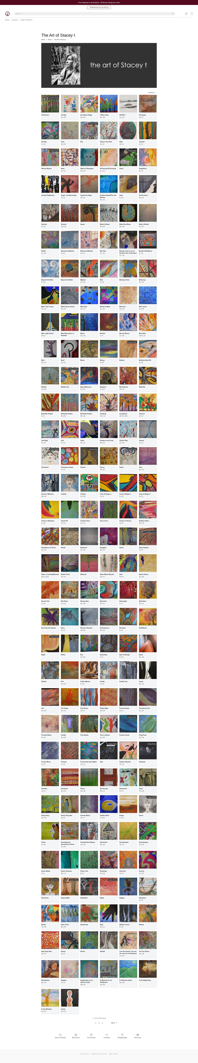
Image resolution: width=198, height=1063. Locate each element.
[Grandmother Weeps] (89, 831)
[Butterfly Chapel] (50, 402)
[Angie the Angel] (89, 184)
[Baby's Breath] (148, 213)
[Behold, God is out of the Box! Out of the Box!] (128, 239)
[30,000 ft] (128, 103)
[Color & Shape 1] (109, 483)
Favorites (107, 1037)
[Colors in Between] (50, 509)
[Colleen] (89, 483)
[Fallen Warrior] (89, 670)
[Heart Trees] (70, 913)
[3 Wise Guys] (109, 103)
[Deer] (128, 563)
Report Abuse (113, 1054)
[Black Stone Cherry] (70, 295)
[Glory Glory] (50, 804)
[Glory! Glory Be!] (70, 804)
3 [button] (102, 1023)
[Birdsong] (148, 268)
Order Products (26, 20)
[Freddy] (70, 724)
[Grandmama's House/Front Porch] (70, 831)
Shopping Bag (122, 1037)
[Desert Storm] (148, 563)
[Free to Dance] (109, 724)
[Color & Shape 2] (128, 483)
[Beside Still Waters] (148, 239)
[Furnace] (70, 750)
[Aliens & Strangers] (89, 157)
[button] (99, 7)
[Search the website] (172, 13)
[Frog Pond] (148, 724)
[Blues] (89, 322)
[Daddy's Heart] (148, 509)
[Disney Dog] (89, 590)
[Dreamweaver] (109, 616)
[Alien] (70, 157)
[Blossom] (128, 295)
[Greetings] (109, 859)
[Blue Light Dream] (50, 322)
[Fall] (70, 670)
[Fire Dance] (89, 697)
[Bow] (50, 349)
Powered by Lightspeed (99, 1057)
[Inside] (70, 998)
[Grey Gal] (128, 859)
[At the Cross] (148, 184)
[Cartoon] (148, 402)
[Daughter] (109, 536)
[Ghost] (89, 777)
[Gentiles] (50, 777)
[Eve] (89, 643)
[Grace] (50, 831)
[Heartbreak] (89, 913)
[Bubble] (50, 375)
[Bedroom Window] (89, 239)
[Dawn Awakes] (148, 536)
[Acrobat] (148, 130)
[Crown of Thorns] (128, 509)
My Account (76, 1037)
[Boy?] (70, 349)
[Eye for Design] (128, 643)
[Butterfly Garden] (70, 402)
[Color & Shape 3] (148, 483)
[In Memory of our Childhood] (109, 969)
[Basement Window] (70, 239)
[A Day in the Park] (109, 130)
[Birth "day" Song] (50, 295)
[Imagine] (70, 969)
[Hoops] (70, 940)
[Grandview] (109, 831)
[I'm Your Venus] (148, 940)
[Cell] (70, 429)
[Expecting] (109, 643)
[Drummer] (128, 616)
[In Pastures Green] (128, 969)
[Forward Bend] (50, 724)
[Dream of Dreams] (89, 616)
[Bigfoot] (89, 268)
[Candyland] (128, 402)
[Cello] (89, 429)
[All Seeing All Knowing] (109, 157)
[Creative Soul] (89, 509)
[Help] (109, 913)
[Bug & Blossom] (89, 375)
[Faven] (148, 670)
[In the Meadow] (50, 998)
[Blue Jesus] (148, 295)
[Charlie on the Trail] (109, 429)
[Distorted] (109, 590)
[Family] (109, 670)
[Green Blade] (50, 859)
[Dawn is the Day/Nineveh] (50, 563)
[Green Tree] (89, 859)
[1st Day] (70, 103)
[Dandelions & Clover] (50, 536)
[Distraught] (128, 590)
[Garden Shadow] (128, 750)
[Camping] (109, 402)
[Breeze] (109, 349)
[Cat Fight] (50, 429)
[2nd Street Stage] (89, 103)
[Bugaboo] (109, 375)
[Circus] (109, 456)
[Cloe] (148, 456)
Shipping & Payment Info (99, 1054)
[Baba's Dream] (109, 213)
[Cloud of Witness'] (50, 483)
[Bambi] (50, 239)
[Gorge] (128, 804)
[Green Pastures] (70, 859)
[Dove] (70, 616)
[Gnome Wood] (89, 804)
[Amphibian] (148, 157)
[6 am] (70, 130)
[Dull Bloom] (148, 616)
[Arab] (128, 184)
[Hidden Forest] (128, 913)
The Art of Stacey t (60, 39)
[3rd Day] (50, 130)
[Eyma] (148, 643)
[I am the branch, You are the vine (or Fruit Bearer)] (128, 940)
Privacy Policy (84, 1054)
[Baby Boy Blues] (128, 213)
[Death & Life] (70, 563)
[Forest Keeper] (128, 697)
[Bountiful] (148, 322)
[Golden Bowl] (109, 804)
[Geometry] (70, 777)
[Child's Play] (128, 429)
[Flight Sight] (109, 697)
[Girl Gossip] (109, 777)
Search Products (60, 1037)
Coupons (14, 20)
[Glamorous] (128, 777)
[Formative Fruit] (148, 697)
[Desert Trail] (50, 590)
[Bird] (109, 268)
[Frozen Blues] (50, 750)
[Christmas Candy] (70, 456)
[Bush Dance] (128, 375)
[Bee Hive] (109, 239)
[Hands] (50, 913)
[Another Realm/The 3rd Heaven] (109, 184)
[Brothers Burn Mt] (148, 349)
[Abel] (128, 130)
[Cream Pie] (70, 509)
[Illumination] (50, 969)
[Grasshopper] (128, 831)
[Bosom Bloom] (128, 322)
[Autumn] (50, 213)
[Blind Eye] (89, 295)
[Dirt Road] (70, 590)
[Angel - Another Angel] (70, 184)
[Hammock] (148, 886)
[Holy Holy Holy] (50, 940)
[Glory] (148, 777)
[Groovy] (148, 859)
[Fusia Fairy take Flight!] (89, 750)
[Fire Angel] (70, 697)
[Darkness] (89, 536)
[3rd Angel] (148, 103)
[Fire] (50, 697)
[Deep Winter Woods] (109, 563)
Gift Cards (137, 1037)
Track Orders (91, 1037)
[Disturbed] (148, 590)
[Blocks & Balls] (109, 295)
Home (7, 20)
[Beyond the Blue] (50, 268)
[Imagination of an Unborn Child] (89, 969)
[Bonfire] (109, 322)
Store (49, 39)
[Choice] (148, 429)
